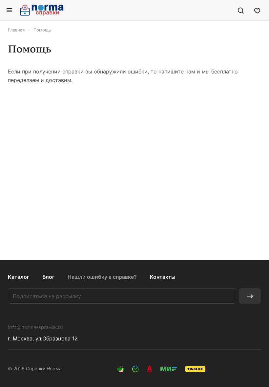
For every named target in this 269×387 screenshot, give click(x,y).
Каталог (18, 277)
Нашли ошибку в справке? (102, 277)
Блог (48, 277)
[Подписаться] (250, 296)
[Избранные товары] (257, 10)
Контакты (163, 277)
